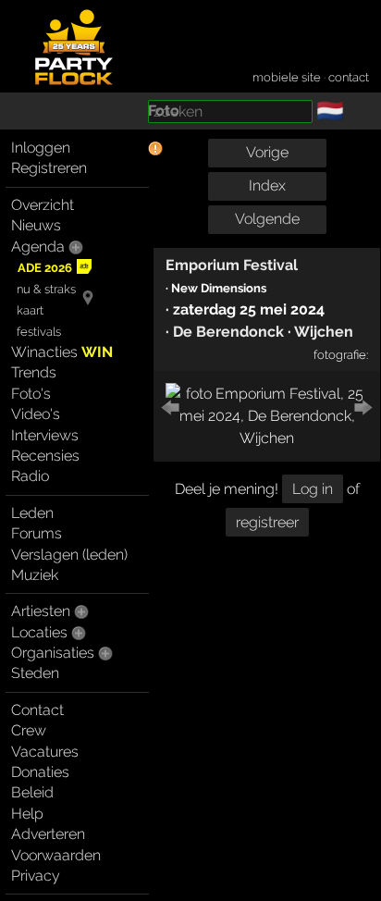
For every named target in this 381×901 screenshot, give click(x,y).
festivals (39, 332)
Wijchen (323, 331)
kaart (30, 310)
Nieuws (36, 225)
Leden (32, 513)
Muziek (34, 575)
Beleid (32, 792)
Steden (35, 673)
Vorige (267, 152)
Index (267, 185)
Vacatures (45, 751)
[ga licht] (355, 112)
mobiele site (286, 77)
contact (348, 77)
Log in (312, 489)
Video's (35, 414)
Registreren (49, 168)
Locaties (39, 632)
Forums (36, 533)
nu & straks (46, 289)
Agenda (38, 246)
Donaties (40, 772)
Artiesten (40, 611)
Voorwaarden (56, 855)
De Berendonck (228, 331)
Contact (37, 710)
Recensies (45, 455)
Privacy (35, 875)
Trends (33, 372)
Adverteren (48, 834)
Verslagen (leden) (69, 554)
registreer (267, 522)
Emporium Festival (232, 265)
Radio (30, 476)
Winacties (62, 352)
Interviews (45, 435)
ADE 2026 (45, 268)
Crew (28, 730)
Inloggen (40, 147)
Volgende (267, 219)
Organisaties (52, 652)
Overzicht (42, 205)
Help (27, 813)
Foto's (31, 393)
